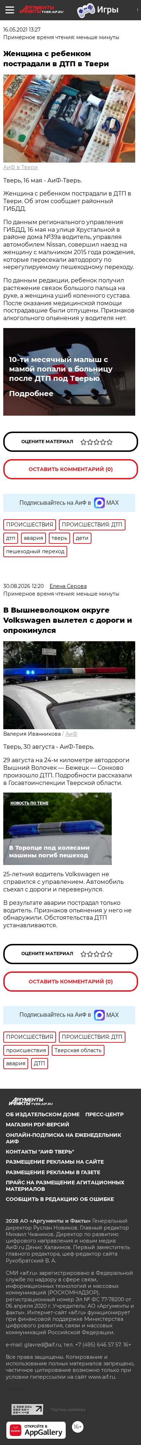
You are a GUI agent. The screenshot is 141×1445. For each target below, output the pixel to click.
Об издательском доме (43, 1114)
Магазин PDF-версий (37, 1124)
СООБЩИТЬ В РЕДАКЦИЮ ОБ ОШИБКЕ (60, 1199)
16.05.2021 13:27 (21, 29)
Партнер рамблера (68, 1409)
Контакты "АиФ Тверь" (40, 1151)
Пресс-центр (104, 1114)
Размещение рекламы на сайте (55, 1162)
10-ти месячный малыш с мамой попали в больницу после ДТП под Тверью (60, 369)
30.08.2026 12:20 (23, 586)
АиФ (71, 734)
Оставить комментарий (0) (71, 469)
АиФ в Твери (20, 167)
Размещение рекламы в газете (53, 1172)
